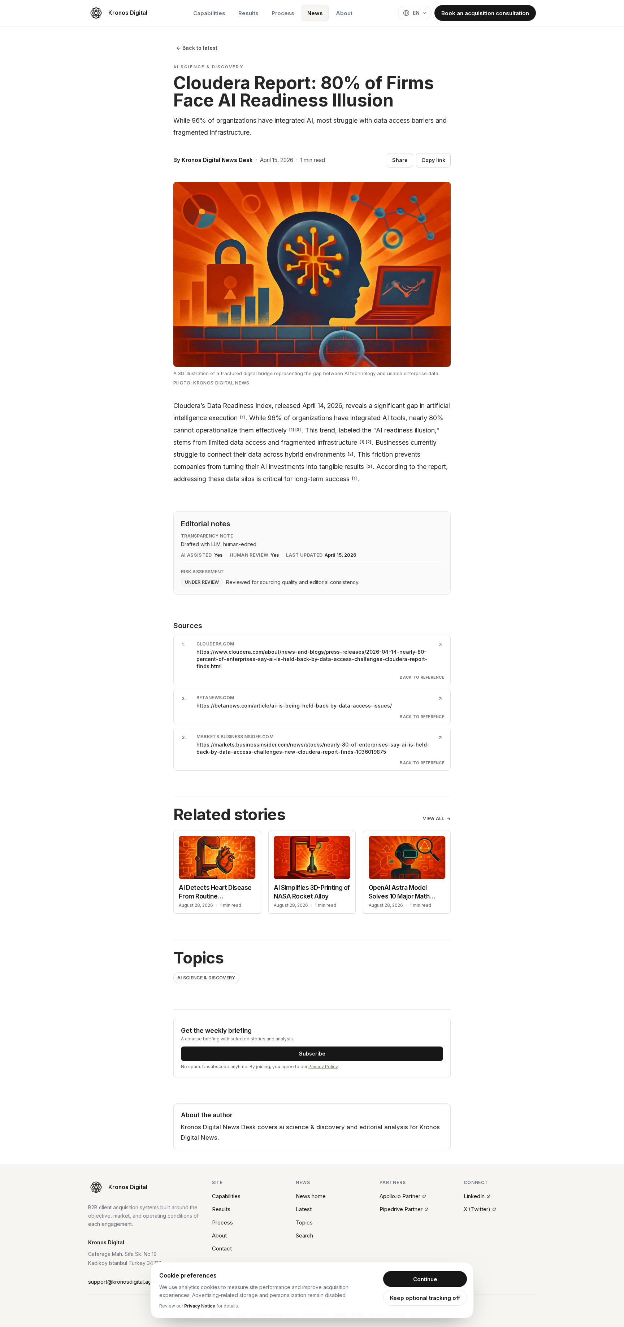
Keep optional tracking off (425, 1298)
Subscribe (312, 1053)
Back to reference (422, 677)
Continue (425, 1279)
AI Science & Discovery (206, 977)
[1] (242, 417)
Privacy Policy (323, 1066)
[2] (368, 441)
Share (400, 160)
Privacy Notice (199, 1306)
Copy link (433, 160)
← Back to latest (196, 48)
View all (437, 818)
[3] (298, 429)
